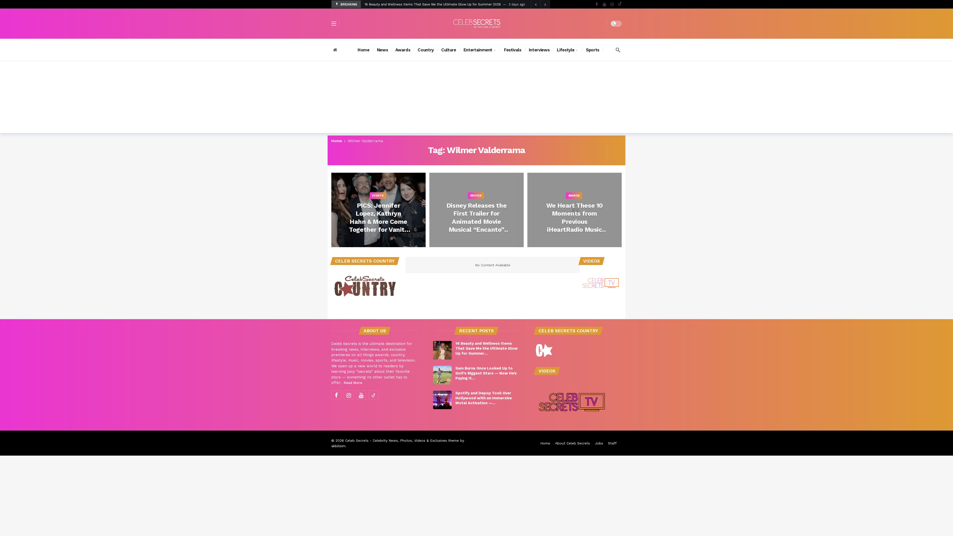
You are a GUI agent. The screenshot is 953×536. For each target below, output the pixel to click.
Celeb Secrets (357, 440)
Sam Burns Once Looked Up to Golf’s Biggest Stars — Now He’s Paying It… (486, 373)
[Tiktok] (620, 4)
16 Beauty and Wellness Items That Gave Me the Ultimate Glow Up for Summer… (486, 348)
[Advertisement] (476, 98)
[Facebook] (597, 4)
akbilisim (338, 446)
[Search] (618, 50)
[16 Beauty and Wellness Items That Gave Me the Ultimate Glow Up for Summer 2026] (442, 350)
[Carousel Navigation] (540, 4)
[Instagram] (612, 4)
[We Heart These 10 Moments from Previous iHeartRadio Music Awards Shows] (574, 210)
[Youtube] (604, 4)
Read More (353, 383)
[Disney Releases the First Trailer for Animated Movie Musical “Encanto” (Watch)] (476, 210)
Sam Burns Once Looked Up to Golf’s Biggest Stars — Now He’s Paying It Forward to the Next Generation (448, 5)
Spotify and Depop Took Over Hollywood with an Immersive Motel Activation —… (483, 398)
